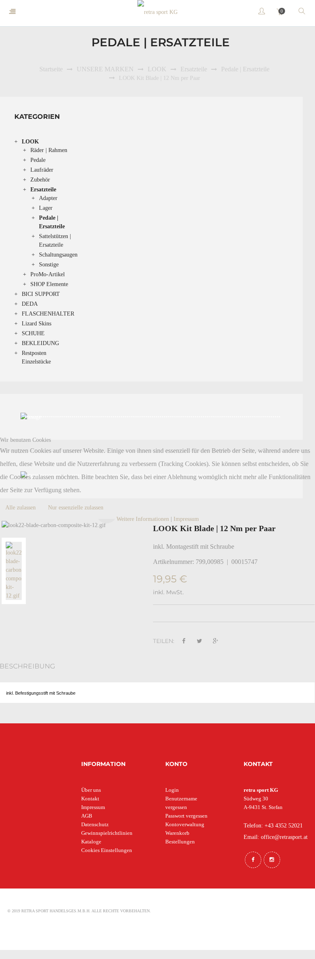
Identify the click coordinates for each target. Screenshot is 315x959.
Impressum (186, 519)
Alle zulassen (20, 507)
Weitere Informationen (142, 519)
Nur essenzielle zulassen (75, 507)
